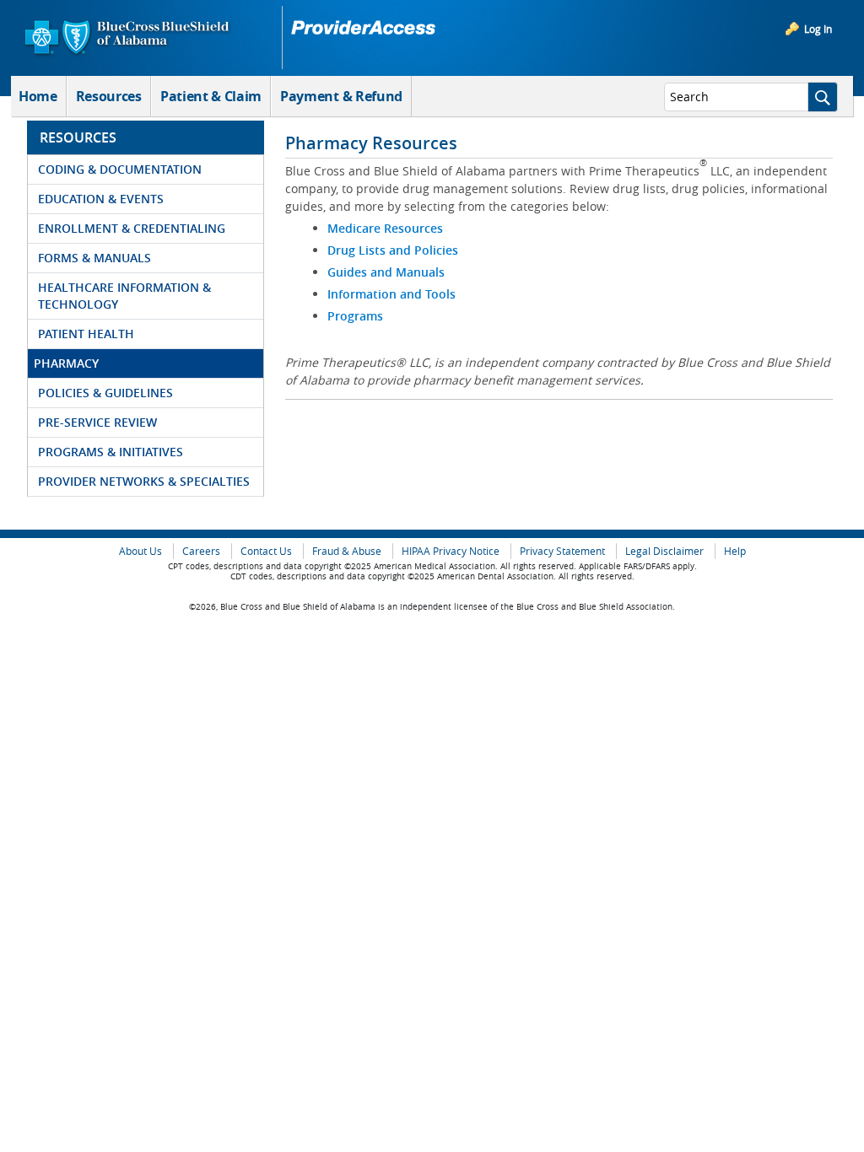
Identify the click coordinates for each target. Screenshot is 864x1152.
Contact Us (266, 551)
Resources (109, 96)
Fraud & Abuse (346, 551)
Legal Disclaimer (664, 551)
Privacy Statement (562, 551)
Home (38, 96)
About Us (140, 551)
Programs (356, 316)
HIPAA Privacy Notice (451, 551)
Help (735, 551)
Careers (201, 551)
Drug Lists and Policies (392, 250)
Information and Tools (393, 294)
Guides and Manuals (387, 272)
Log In (818, 28)
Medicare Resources (385, 228)
